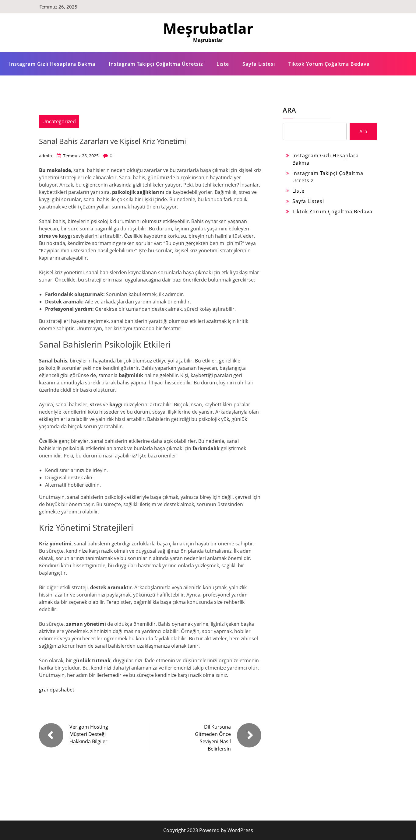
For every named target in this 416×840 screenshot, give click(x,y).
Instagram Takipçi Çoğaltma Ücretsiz (156, 64)
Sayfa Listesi (258, 64)
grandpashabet (56, 689)
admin (45, 156)
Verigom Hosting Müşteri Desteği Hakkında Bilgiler (88, 734)
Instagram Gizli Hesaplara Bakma (52, 64)
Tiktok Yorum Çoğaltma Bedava (329, 64)
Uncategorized (59, 121)
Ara (289, 110)
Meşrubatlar (208, 28)
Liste (223, 64)
